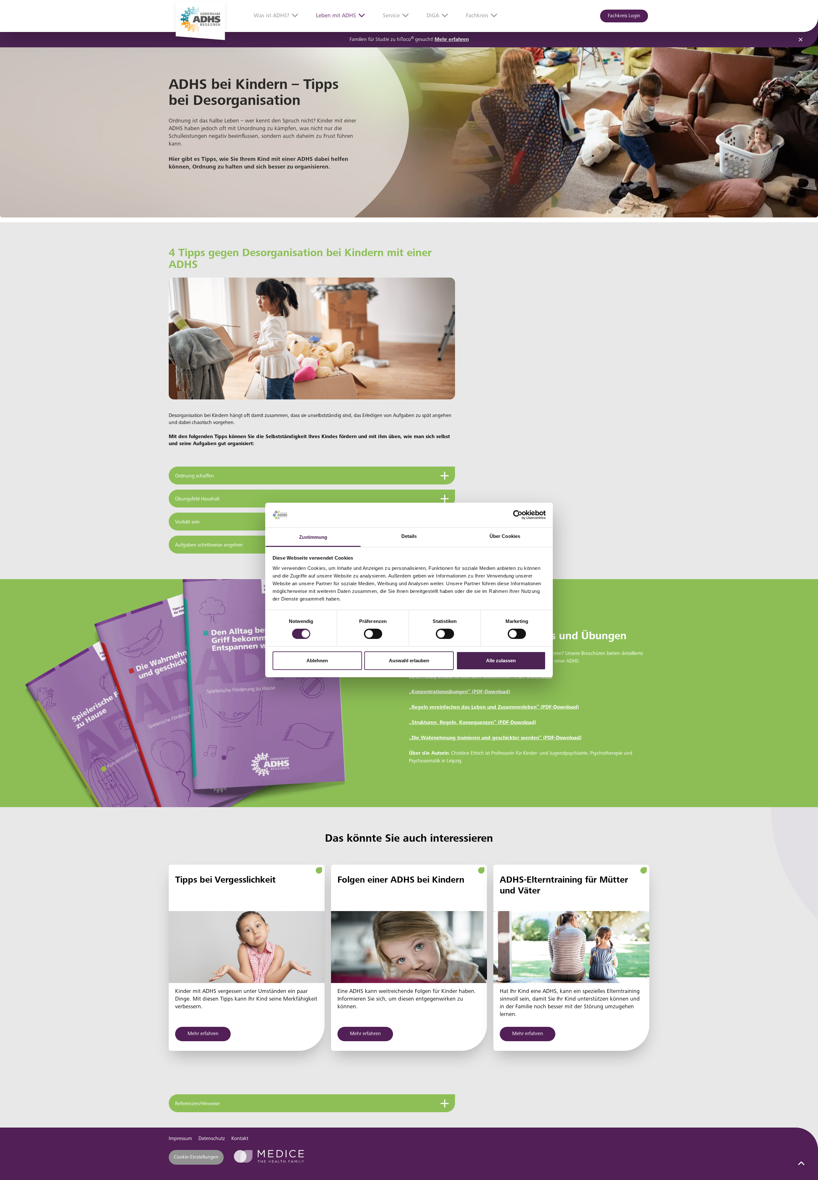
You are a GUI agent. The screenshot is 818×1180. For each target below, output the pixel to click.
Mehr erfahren (452, 39)
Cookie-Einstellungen (196, 1157)
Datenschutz (211, 1138)
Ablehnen (317, 660)
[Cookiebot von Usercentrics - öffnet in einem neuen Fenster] (518, 515)
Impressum (180, 1138)
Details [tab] (409, 536)
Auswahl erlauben (409, 660)
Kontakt (239, 1138)
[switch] (373, 634)
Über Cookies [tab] (505, 536)
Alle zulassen (501, 660)
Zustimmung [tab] (313, 537)
